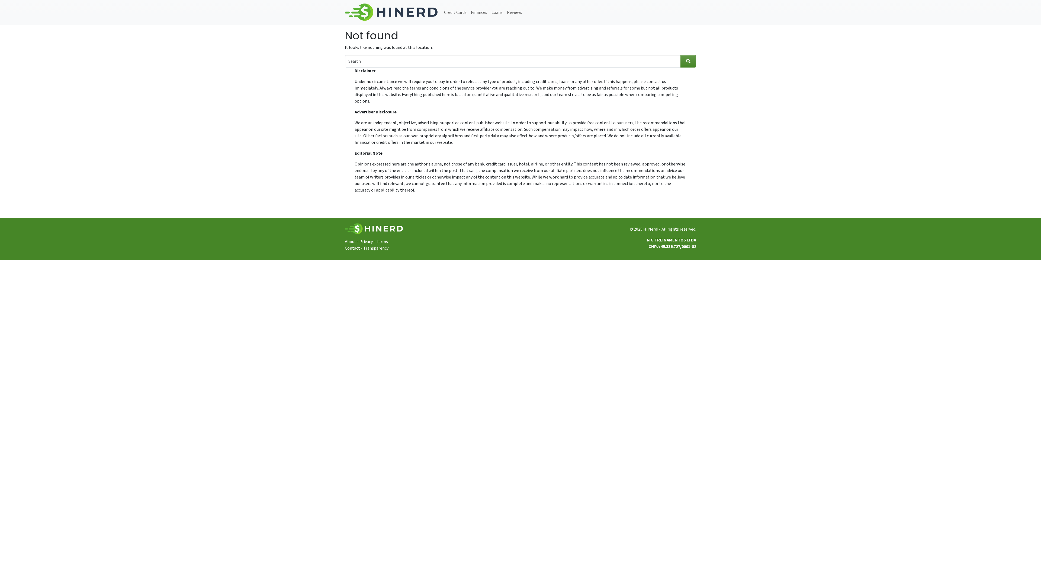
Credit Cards (455, 12)
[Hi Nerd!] (391, 12)
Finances (479, 12)
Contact (352, 248)
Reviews (514, 12)
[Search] (688, 61)
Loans (497, 12)
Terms (382, 242)
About (350, 242)
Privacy (366, 242)
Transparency (375, 248)
